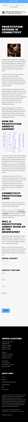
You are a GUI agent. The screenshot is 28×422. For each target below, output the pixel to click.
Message (4, 293)
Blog (3, 387)
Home (3, 377)
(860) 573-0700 (14, 1)
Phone (4, 279)
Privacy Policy (13, 411)
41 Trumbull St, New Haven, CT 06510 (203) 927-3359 (8, 364)
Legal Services (6, 384)
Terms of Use (5, 411)
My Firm (4, 379)
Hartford (14, 5)
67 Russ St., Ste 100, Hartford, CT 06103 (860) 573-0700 (7, 356)
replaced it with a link (12, 163)
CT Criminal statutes (10, 210)
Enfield (9, 5)
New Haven (22, 5)
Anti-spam (21, 411)
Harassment (5, 261)
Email (3, 286)
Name (4, 273)
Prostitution (5, 264)
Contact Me (5, 389)
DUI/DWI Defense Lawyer (9, 382)
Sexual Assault (10, 258)
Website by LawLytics (7, 415)
